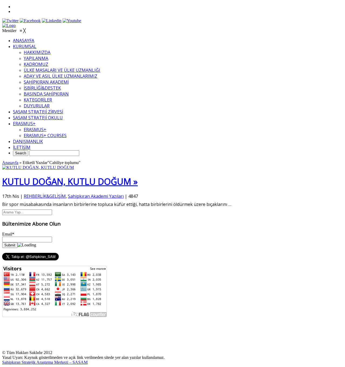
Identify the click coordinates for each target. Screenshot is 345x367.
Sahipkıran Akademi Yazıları (96, 196)
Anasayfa (10, 162)
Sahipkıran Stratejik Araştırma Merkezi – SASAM (45, 362)
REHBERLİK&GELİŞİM (45, 196)
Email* (8, 234)
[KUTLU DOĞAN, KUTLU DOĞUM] (38, 167)
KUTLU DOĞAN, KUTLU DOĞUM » (70, 181)
